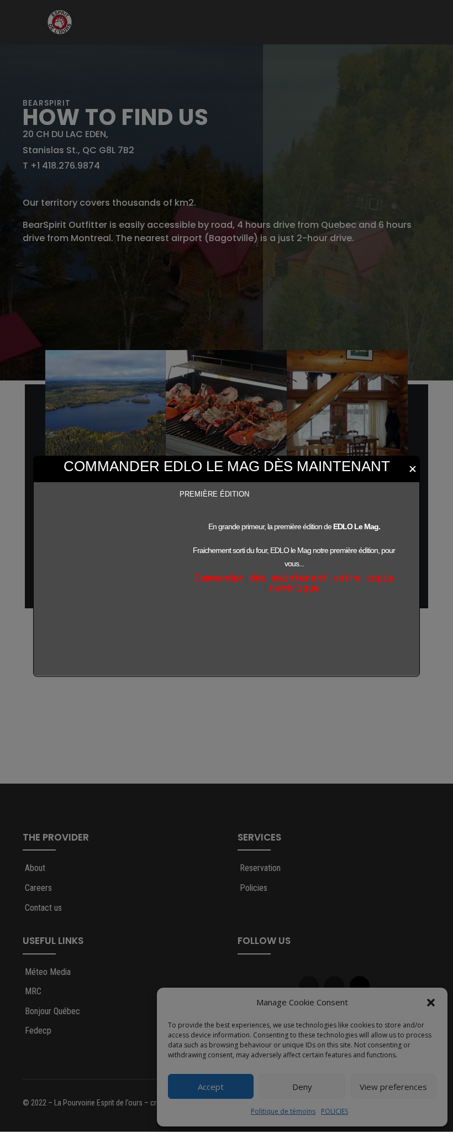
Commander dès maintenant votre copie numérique (293, 582)
